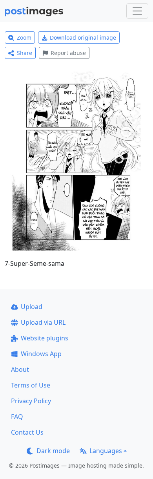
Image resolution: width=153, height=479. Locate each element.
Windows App (41, 353)
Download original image (83, 37)
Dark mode (53, 450)
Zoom (24, 37)
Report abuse (68, 53)
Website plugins (44, 338)
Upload (31, 306)
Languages (105, 450)
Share (24, 53)
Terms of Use (30, 385)
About (20, 369)
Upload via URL (43, 322)
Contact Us (27, 432)
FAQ (17, 416)
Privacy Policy (31, 401)
